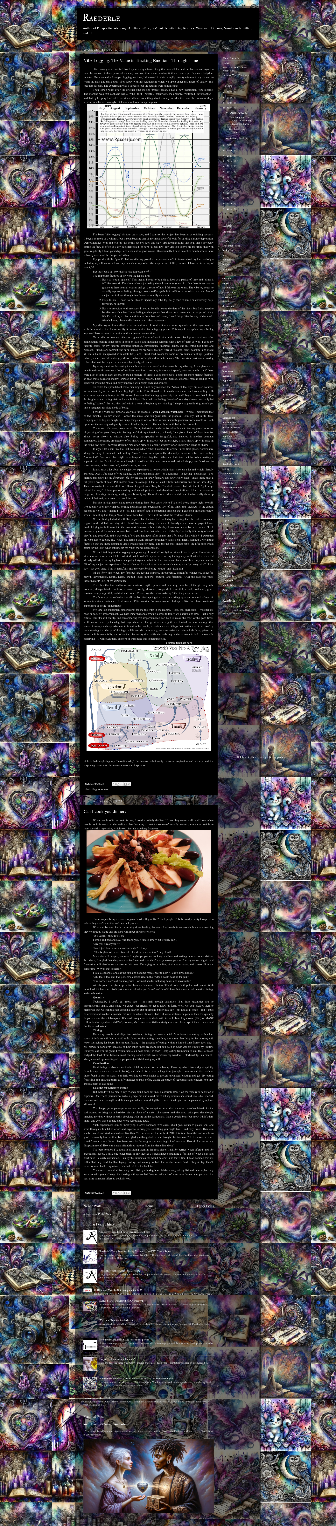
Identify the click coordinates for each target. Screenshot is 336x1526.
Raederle (101, 18)
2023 (230, 108)
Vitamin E (228, 575)
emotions (103, 789)
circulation (228, 287)
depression (228, 306)
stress (225, 496)
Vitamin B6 (228, 557)
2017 (230, 171)
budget (226, 264)
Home (149, 1205)
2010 (230, 208)
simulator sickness (232, 487)
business (226, 269)
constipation (229, 292)
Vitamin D (228, 571)
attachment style (231, 245)
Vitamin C (228, 566)
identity (226, 385)
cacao (225, 273)
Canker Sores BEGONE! (96, 1398)
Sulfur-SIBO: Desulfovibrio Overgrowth (121, 1300)
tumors (226, 515)
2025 (230, 97)
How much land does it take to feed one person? (124, 1339)
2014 (230, 187)
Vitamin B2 (228, 543)
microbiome (229, 422)
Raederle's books (231, 464)
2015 (230, 182)
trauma (226, 510)
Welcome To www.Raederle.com (116, 1320)
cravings (227, 297)
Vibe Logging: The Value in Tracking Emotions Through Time (141, 60)
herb (224, 366)
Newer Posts (92, 1205)
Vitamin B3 (228, 548)
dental (225, 301)
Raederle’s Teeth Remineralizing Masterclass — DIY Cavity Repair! (136, 1251)
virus (225, 529)
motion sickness (231, 427)
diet (224, 315)
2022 (230, 145)
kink (224, 408)
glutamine (227, 352)
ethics (225, 338)
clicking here (152, 1170)
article (225, 241)
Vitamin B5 (228, 552)
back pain (227, 250)
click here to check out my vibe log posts (259, 757)
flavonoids (228, 348)
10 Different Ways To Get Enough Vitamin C (118, 1290)
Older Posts (205, 1205)
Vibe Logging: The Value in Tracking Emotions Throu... (240, 120)
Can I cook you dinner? (105, 811)
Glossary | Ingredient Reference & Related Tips (124, 1231)
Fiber (225, 343)
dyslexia (226, 320)
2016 (230, 177)
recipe (225, 468)
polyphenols (229, 445)
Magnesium (228, 417)
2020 (230, 155)
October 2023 (237, 112)
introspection (229, 399)
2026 (230, 92)
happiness (227, 357)
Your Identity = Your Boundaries (105, 1424)
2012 (230, 198)
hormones (227, 371)
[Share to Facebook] (125, 784)
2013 (230, 192)
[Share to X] (121, 784)
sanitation (227, 478)
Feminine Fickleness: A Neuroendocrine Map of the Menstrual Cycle (136, 1378)
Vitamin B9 (228, 562)
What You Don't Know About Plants (234, 69)
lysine (225, 413)
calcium (226, 278)
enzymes (227, 334)
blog (94, 789)
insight (226, 389)
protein (226, 450)
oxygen (226, 441)
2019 (230, 161)
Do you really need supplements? (117, 1359)
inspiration (228, 394)
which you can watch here (168, 412)
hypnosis (227, 380)
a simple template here (179, 643)
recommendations (232, 473)
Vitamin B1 (228, 534)
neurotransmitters (232, 431)
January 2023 (237, 138)
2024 (230, 103)
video (225, 524)
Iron (224, 403)
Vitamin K (228, 580)
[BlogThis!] (118, 784)
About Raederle (230, 58)
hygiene (226, 375)
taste (224, 506)
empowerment (230, 329)
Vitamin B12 (229, 538)
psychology (228, 454)
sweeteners (228, 501)
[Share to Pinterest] (129, 784)
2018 (230, 166)
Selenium (227, 482)
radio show (228, 459)
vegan (225, 520)
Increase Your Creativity (235, 75)
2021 (230, 150)
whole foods (228, 585)
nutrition (227, 436)
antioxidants (229, 231)
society (226, 492)
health (225, 362)
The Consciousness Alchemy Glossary (119, 1270)
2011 (230, 203)
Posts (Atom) (105, 1214)
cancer (225, 283)
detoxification (229, 310)
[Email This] (114, 784)
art (223, 236)
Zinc (224, 589)
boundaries (228, 259)
